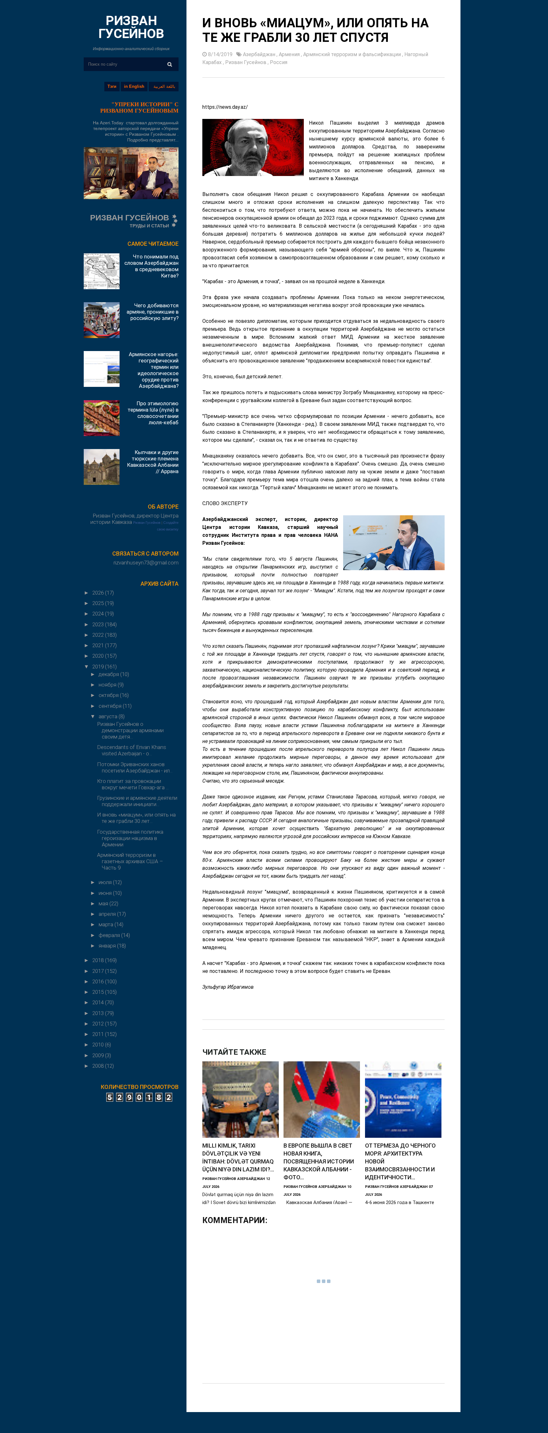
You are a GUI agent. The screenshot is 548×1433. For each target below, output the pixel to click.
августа (109, 716)
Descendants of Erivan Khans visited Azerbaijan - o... (131, 750)
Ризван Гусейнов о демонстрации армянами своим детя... (130, 730)
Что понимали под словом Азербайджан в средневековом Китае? (151, 266)
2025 (98, 603)
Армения (290, 54)
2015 (98, 992)
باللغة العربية (164, 86)
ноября (108, 684)
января (108, 945)
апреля (108, 914)
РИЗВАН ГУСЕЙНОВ (131, 27)
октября (109, 695)
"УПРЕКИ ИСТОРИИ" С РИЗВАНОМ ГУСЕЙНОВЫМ (139, 107)
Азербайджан (260, 54)
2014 (98, 1002)
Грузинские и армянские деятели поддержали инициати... (137, 801)
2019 (98, 666)
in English (134, 86)
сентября (111, 706)
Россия (278, 62)
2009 (98, 1055)
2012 (98, 1023)
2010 (98, 1044)
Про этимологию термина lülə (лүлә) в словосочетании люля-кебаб (153, 413)
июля (106, 882)
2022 (98, 635)
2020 (98, 656)
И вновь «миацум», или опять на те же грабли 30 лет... (136, 817)
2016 (98, 981)
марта (106, 924)
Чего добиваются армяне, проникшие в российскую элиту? (153, 311)
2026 (98, 592)
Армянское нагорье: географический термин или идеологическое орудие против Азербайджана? (154, 370)
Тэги (112, 86)
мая (104, 903)
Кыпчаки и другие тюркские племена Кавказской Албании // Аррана (153, 461)
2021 (98, 645)
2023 (98, 624)
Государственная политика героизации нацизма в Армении (130, 838)
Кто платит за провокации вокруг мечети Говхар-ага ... (133, 784)
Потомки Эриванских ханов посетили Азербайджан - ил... (135, 767)
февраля (110, 935)
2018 (98, 960)
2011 (98, 1034)
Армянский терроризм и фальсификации (352, 54)
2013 (98, 1013)
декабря (109, 674)
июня (106, 893)
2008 (98, 1066)
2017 (98, 971)
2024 (98, 613)
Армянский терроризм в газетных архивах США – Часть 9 (130, 861)
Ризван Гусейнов (146, 522)
